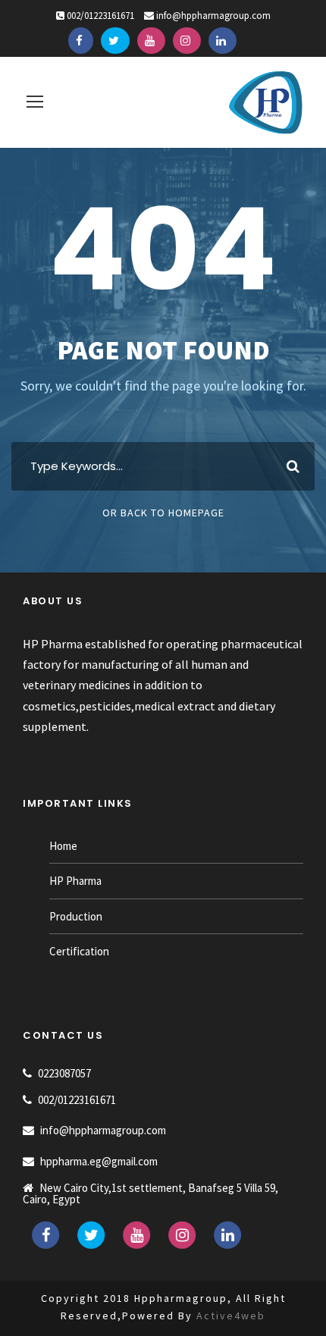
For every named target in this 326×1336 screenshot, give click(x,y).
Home (63, 846)
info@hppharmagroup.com (213, 15)
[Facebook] (80, 41)
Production (75, 916)
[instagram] (187, 41)
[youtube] (151, 41)
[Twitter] (115, 41)
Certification (79, 951)
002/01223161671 (100, 15)
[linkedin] (222, 41)
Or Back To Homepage (163, 512)
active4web (230, 1315)
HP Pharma (75, 880)
